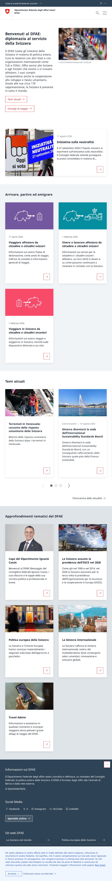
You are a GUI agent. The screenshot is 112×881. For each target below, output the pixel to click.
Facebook (14, 808)
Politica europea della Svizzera (79, 840)
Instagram (40, 808)
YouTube (57, 808)
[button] (51, 485)
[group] (29, 433)
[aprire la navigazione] (104, 13)
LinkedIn (74, 808)
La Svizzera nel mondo (19, 840)
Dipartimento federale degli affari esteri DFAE (35, 11)
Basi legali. (100, 865)
